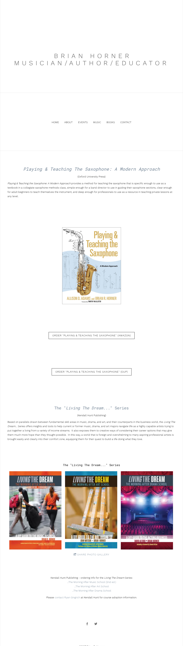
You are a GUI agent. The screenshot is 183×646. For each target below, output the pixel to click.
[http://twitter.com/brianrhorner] (95, 623)
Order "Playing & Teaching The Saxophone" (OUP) (91, 371)
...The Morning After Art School (91, 586)
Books (111, 122)
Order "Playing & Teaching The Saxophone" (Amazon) (91, 335)
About (68, 122)
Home (55, 122)
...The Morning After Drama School (91, 590)
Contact (125, 122)
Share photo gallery (93, 554)
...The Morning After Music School (86, 582)
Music (97, 122)
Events (83, 122)
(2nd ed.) (110, 582)
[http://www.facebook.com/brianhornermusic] (87, 623)
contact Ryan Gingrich (67, 597)
